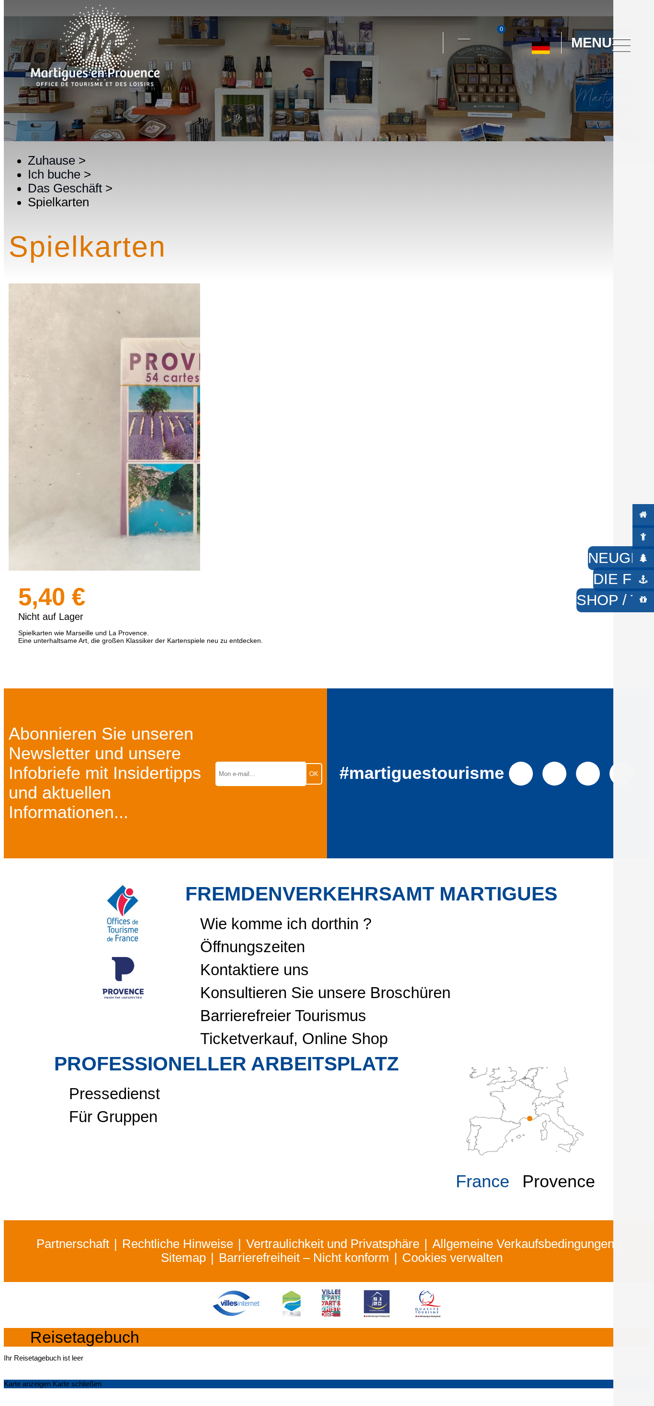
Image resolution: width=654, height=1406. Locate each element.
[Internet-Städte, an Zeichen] (236, 1316)
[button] (427, 43)
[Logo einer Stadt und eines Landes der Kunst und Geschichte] (331, 1316)
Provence (558, 1181)
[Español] (529, 86)
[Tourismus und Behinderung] (377, 1316)
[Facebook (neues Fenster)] (520, 772)
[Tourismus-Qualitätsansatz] (428, 1316)
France (482, 1181)
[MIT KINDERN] (643, 536)
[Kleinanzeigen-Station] (291, 1316)
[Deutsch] (541, 44)
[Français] (551, 86)
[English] (572, 86)
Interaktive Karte (464, 33)
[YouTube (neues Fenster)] (587, 772)
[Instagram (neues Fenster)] (554, 772)
